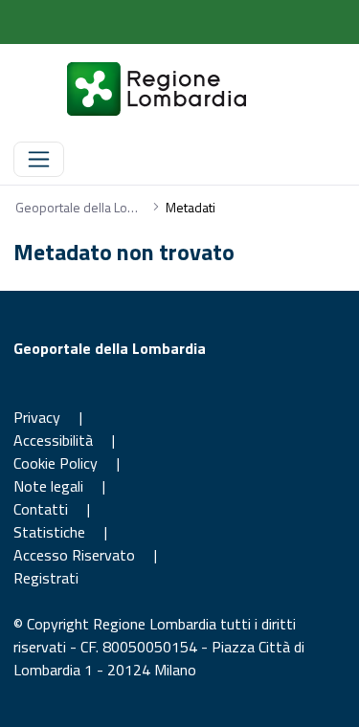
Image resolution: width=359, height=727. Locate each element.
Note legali (48, 485)
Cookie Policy (55, 463)
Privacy (36, 417)
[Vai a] (133, 89)
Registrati (46, 577)
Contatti (40, 508)
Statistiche (49, 531)
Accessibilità (53, 440)
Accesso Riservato (76, 554)
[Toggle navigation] (38, 159)
